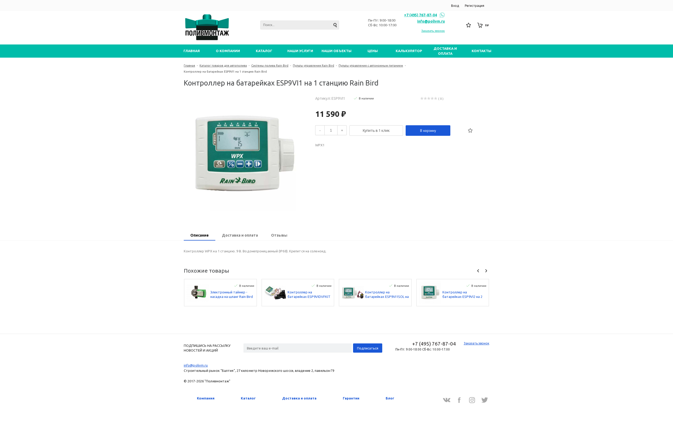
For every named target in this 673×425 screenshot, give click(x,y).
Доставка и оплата (299, 398)
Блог (390, 398)
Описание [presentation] (199, 235)
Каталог (248, 398)
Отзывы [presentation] (279, 235)
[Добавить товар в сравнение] (459, 130)
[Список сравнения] (457, 25)
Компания (206, 398)
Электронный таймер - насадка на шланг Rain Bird (231, 294)
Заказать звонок (433, 30)
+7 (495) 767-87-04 (420, 15)
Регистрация (474, 5)
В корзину (428, 130)
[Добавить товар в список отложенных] (470, 130)
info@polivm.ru (431, 21)
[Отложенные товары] (468, 25)
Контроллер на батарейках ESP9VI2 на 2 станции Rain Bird (462, 294)
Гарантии (351, 398)
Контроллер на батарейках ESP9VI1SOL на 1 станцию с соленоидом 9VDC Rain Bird (387, 294)
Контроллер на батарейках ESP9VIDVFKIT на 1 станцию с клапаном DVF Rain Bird (309, 294)
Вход (455, 5)
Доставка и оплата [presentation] (240, 235)
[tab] (199, 236)
